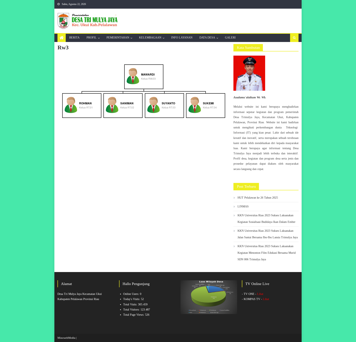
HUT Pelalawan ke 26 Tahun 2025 (258, 197)
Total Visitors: (132, 309)
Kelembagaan (150, 37)
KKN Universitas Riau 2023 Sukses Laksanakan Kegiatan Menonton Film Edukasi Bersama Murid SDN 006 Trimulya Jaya (267, 253)
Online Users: (131, 293)
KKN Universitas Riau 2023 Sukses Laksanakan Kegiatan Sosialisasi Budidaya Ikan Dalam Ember (266, 218)
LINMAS (243, 206)
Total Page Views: (134, 314)
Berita (74, 37)
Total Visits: (130, 304)
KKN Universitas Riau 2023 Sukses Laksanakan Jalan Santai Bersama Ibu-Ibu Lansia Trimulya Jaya (268, 234)
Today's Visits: (132, 299)
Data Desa (207, 37)
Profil (92, 37)
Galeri (230, 37)
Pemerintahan (118, 37)
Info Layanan (181, 37)
